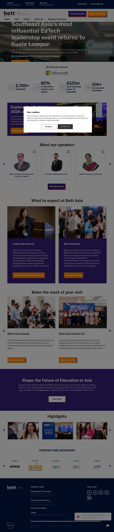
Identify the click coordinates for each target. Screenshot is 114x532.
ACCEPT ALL (65, 126)
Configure (49, 126)
